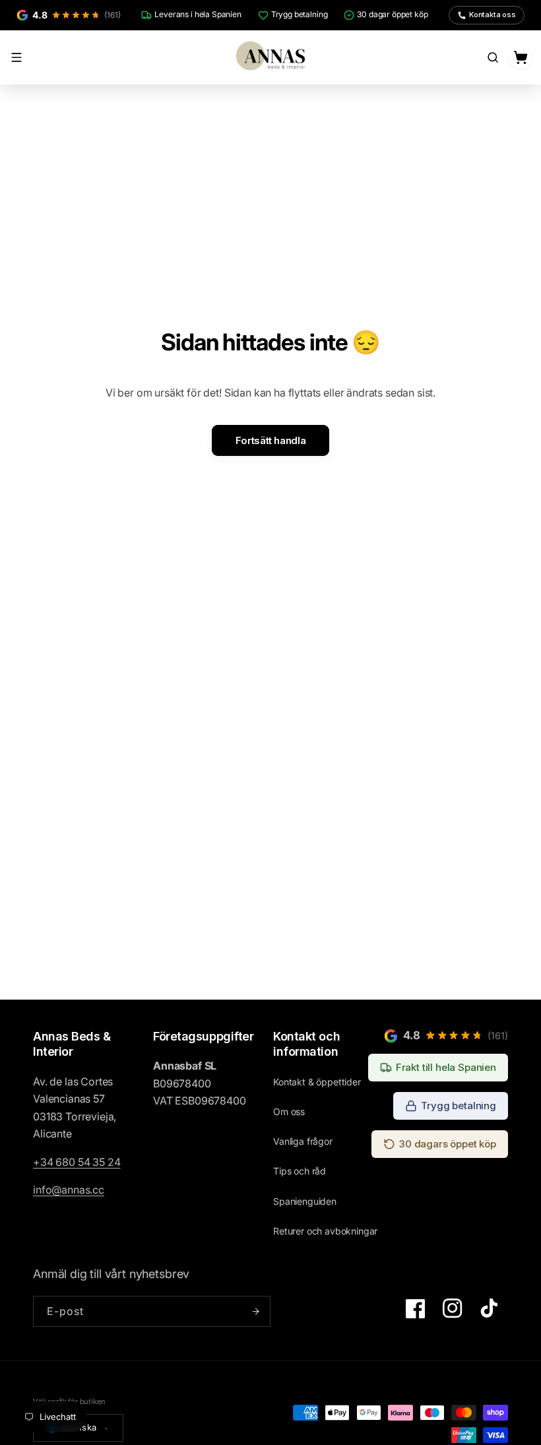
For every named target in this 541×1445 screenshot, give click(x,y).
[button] (16, 57)
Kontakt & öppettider (317, 1081)
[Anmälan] (255, 1311)
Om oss (289, 1111)
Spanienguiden (304, 1201)
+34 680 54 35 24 (76, 1162)
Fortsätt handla (270, 440)
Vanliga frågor (303, 1141)
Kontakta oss (492, 14)
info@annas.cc (68, 1189)
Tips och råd (299, 1170)
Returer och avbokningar (325, 1230)
